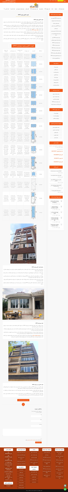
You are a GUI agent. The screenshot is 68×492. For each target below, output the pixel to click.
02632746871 (7, 453)
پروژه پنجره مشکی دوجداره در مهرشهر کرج (55, 202)
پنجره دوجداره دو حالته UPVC (56, 47)
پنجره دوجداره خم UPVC (56, 45)
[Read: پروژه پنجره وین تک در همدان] (61, 212)
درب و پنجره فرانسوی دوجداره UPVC (56, 55)
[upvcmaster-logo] (34, 5)
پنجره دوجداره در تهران (56, 94)
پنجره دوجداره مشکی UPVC (56, 50)
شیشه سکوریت (56, 135)
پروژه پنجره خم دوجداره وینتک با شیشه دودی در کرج (54, 219)
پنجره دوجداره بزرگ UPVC (56, 42)
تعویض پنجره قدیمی (56, 99)
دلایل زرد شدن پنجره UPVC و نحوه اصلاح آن (56, 180)
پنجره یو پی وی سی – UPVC (47, 463)
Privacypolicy (8, 485)
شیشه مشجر (56, 137)
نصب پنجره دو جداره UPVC (56, 101)
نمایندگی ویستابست (56, 85)
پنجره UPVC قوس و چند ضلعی (56, 25)
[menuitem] (61, 9)
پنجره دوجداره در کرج (36, 335)
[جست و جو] (4, 9)
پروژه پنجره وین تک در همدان (54, 213)
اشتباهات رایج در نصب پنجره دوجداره (56, 171)
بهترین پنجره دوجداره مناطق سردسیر (56, 175)
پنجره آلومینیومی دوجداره (56, 58)
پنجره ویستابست (56, 72)
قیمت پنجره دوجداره (60, 0)
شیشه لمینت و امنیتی (56, 130)
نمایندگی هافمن (56, 82)
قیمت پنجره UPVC (35, 30)
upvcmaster (8, 474)
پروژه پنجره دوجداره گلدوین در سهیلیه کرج (54, 207)
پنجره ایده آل (56, 77)
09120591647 (7, 460)
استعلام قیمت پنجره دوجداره (21, 463)
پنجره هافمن (56, 69)
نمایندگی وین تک (56, 80)
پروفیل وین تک (56, 113)
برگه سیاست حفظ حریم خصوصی (31, 440)
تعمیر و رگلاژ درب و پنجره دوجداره (56, 104)
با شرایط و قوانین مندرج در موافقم (34, 440)
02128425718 (7, 457)
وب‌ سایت (40, 424)
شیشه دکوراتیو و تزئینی (56, 127)
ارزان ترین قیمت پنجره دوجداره (21, 458)
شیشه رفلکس (56, 132)
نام (41, 414)
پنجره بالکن (56, 28)
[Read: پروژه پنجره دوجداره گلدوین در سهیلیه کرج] (61, 206)
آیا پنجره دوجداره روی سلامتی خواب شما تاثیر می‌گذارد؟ (56, 186)
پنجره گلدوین (56, 74)
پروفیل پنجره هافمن (56, 118)
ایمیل (41, 419)
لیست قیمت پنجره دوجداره (21, 452)
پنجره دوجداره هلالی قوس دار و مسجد (56, 34)
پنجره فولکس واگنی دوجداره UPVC (56, 53)
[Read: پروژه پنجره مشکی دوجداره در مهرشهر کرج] (61, 201)
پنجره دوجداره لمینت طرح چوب (56, 20)
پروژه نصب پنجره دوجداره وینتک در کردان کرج (54, 225)
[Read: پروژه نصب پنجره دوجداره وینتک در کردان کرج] (61, 224)
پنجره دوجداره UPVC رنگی (56, 37)
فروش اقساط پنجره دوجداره (21, 454)
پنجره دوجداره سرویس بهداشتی (56, 40)
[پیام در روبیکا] (65, 485)
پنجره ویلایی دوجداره (56, 23)
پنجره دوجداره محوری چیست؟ (56, 190)
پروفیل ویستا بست (56, 115)
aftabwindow (8, 469)
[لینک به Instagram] (65, 1)
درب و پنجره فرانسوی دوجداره (47, 476)
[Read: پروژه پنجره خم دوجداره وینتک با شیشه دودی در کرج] (61, 217)
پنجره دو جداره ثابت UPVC (59, 466)
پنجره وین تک (56, 67)
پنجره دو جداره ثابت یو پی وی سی (56, 31)
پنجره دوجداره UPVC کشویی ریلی (56, 18)
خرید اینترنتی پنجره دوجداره (21, 461)
